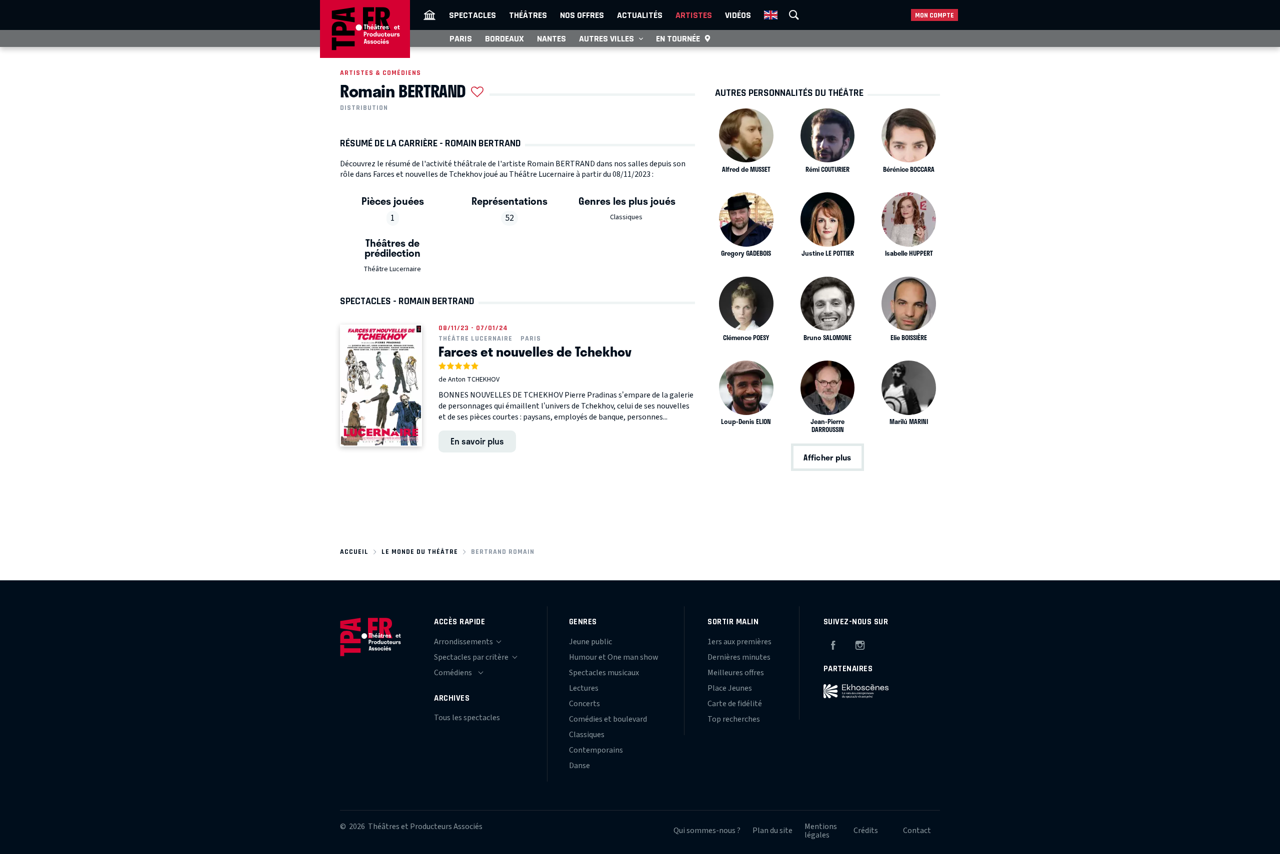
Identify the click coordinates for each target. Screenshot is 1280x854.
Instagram (860, 643)
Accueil (354, 551)
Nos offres (582, 15)
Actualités (639, 15)
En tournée (678, 38)
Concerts (584, 703)
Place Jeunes (730, 688)
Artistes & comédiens (380, 72)
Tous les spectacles (467, 717)
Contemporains (596, 750)
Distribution (364, 107)
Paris (461, 38)
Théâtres (528, 15)
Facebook (833, 643)
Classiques (626, 217)
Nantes (551, 38)
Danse (579, 765)
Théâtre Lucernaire (392, 269)
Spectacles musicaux (604, 672)
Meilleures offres (736, 672)
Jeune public (590, 641)
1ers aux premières (740, 641)
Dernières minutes (739, 657)
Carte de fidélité (735, 703)
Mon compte (934, 15)
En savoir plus (477, 440)
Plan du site (772, 830)
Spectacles (472, 15)
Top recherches (734, 719)
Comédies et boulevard (608, 719)
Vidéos (738, 15)
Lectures (583, 688)
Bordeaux (504, 38)
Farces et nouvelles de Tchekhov (535, 352)
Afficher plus (827, 457)
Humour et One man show (613, 657)
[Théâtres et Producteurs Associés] (429, 14)
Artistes (694, 15)
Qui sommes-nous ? (707, 830)
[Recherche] (794, 15)
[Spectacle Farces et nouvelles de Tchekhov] (381, 385)
